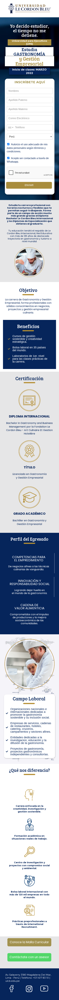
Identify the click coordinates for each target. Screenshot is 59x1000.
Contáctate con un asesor (29, 957)
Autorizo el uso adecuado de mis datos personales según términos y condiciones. (27, 148)
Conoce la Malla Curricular (29, 942)
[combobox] (10, 127)
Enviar (29, 185)
